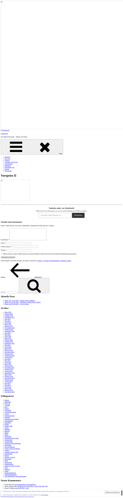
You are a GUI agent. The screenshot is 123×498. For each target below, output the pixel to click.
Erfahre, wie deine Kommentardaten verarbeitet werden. (54, 261)
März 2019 (8, 388)
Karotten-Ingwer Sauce (12, 419)
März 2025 (8, 324)
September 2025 (10, 317)
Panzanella (8, 445)
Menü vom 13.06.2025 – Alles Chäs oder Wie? (33, 486)
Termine (7, 160)
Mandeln (7, 429)
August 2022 (8, 357)
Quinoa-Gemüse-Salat (11, 452)
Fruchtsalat (8, 410)
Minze (6, 433)
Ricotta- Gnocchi (10, 457)
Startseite (7, 157)
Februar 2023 (9, 350)
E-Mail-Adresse (6, 246)
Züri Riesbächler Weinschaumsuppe (15, 476)
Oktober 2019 (9, 380)
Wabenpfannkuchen (11, 474)
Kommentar (5, 240)
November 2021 (10, 367)
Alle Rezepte (8, 164)
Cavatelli (7, 405)
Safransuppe (8, 462)
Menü (60, 153)
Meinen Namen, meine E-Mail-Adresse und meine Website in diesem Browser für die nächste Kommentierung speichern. (40, 254)
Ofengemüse (8, 440)
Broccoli (7, 403)
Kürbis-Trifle (8, 426)
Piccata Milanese (10, 447)
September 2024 (10, 331)
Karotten (7, 417)
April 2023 (8, 347)
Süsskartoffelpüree (10, 473)
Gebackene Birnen (10, 412)
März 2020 (8, 374)
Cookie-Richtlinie (44, 495)
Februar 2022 (9, 366)
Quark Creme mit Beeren (12, 448)
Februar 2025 (9, 326)
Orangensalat (9, 442)
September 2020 (10, 373)
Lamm (7, 428)
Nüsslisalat (8, 436)
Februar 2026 (9, 314)
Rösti (6, 461)
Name (3, 243)
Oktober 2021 (9, 369)
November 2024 (10, 328)
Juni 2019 (8, 383)
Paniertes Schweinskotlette (13, 443)
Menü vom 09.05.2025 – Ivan (20, 488)
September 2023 (10, 343)
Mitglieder (8, 165)
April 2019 (8, 387)
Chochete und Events (11, 162)
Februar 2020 (9, 376)
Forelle (7, 409)
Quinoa (7, 450)
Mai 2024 (7, 335)
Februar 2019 (9, 390)
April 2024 (8, 336)
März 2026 (8, 312)
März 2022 (8, 364)
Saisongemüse (9, 464)
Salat (6, 468)
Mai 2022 (7, 361)
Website (3, 250)
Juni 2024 (8, 333)
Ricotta (7, 455)
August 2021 (8, 371)
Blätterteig (8, 402)
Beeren (7, 400)
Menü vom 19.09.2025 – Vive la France (17, 304)
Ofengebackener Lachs (12, 438)
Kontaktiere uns (9, 167)
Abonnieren (78, 215)
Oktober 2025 (9, 315)
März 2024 (8, 338)
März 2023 (8, 348)
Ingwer (7, 414)
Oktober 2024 (9, 329)
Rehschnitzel (8, 454)
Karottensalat (9, 421)
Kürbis (7, 424)
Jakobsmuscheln (10, 416)
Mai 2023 (7, 345)
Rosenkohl (8, 459)
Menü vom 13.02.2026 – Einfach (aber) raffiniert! (20, 300)
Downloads (8, 171)
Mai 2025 (7, 321)
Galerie (7, 169)
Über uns (7, 159)
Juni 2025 (8, 319)
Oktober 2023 (9, 341)
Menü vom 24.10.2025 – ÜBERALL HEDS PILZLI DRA (23, 302)
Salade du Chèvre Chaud (12, 466)
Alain (6, 488)
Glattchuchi (4, 133)
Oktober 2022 (9, 354)
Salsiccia (7, 469)
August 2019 (8, 381)
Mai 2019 (7, 385)
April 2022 (8, 362)
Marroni (7, 431)
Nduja (6, 435)
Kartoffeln (8, 422)
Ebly (6, 407)
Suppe (6, 471)
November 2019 (10, 378)
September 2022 (10, 355)
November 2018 (10, 392)
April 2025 (8, 322)
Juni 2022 (8, 359)
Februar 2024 (9, 340)
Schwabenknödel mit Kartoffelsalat (25, 484)
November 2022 (10, 352)
